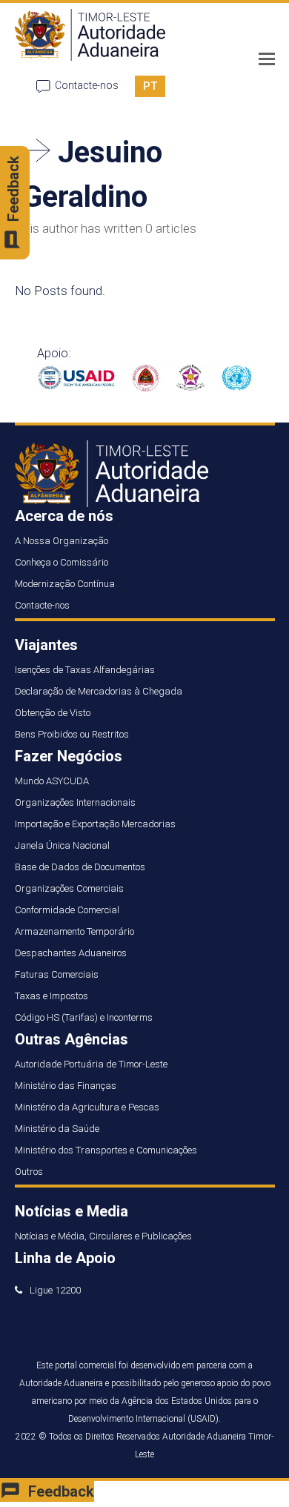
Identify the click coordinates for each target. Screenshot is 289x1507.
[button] (267, 59)
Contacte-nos (87, 85)
